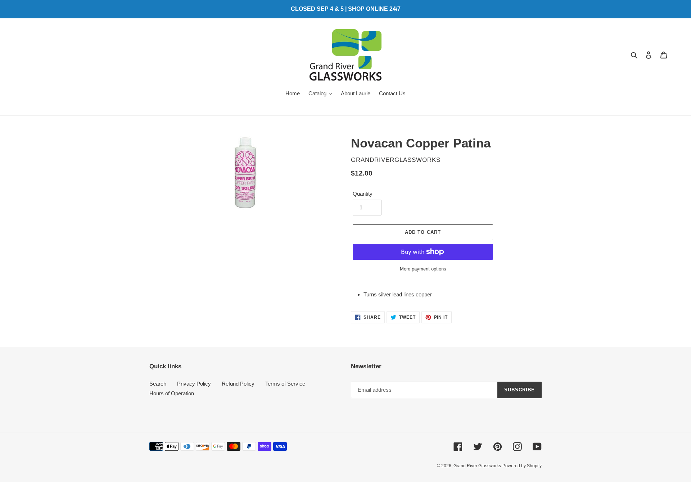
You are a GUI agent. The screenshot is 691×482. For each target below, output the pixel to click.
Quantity (362, 194)
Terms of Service (285, 384)
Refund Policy (238, 384)
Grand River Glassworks (477, 465)
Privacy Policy (194, 384)
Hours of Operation (171, 393)
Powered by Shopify (522, 465)
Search (157, 384)
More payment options (423, 269)
